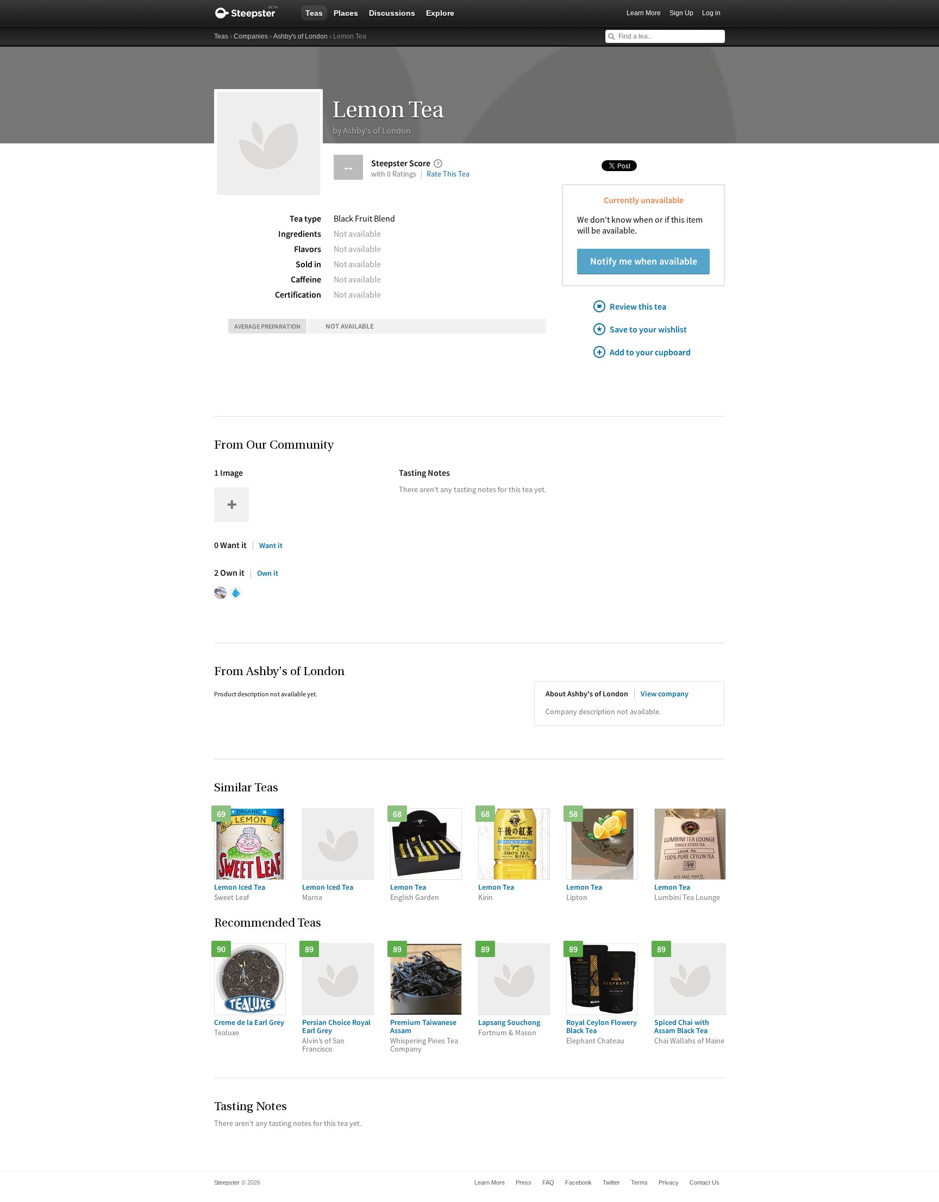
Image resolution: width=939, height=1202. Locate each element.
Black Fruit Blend (364, 218)
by (372, 130)
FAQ (548, 1182)
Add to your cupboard (650, 352)
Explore (440, 13)
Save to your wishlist (648, 329)
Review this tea (638, 306)
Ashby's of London (300, 36)
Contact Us (704, 1182)
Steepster (252, 13)
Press (523, 1182)
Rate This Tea (448, 174)
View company (664, 693)
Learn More (644, 13)
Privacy (669, 1182)
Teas (314, 13)
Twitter (611, 1182)
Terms (639, 1182)
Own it (267, 573)
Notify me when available (643, 261)
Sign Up (681, 13)
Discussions (392, 13)
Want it (271, 545)
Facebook (578, 1182)
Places (346, 13)
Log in (711, 13)
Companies (251, 36)
